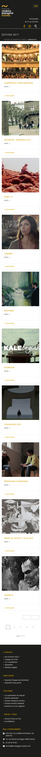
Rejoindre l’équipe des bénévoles (17, 680)
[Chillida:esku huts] (20, 402)
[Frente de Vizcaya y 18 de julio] (20, 516)
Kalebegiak (9, 367)
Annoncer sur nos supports (15, 706)
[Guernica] (20, 573)
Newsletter (9, 665)
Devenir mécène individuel (14, 703)
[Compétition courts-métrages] (20, 61)
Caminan (8, 253)
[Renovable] (20, 289)
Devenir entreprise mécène (15, 701)
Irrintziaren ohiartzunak (16, 481)
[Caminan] (20, 232)
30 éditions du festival (19, 39)
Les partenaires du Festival (14, 695)
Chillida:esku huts (12, 424)
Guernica (8, 595)
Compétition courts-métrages (18, 83)
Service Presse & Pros (13, 719)
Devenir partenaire (11, 698)
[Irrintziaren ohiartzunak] (20, 459)
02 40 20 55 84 (11, 743)
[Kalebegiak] (20, 346)
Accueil (7, 39)
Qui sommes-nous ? (12, 657)
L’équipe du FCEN (11, 659)
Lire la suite (10, 96)
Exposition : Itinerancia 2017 (17, 140)
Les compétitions (11, 662)
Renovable (9, 310)
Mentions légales (11, 667)
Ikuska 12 (8, 197)
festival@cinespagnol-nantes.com (18, 746)
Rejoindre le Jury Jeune (13, 683)
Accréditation (9, 721)
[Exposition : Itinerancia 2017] (20, 118)
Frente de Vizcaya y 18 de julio (18, 538)
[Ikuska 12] (20, 175)
